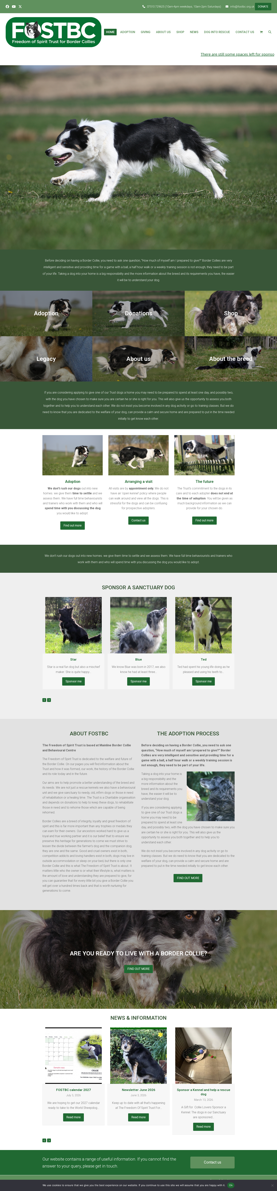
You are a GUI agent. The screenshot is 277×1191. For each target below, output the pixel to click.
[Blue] (73, 625)
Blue (73, 659)
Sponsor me (74, 681)
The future (204, 481)
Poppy (203, 659)
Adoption (72, 481)
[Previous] (44, 700)
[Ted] (138, 625)
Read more (73, 1117)
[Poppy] (203, 625)
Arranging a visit (138, 481)
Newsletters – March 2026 (203, 1090)
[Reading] (72, 455)
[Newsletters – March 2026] (203, 1055)
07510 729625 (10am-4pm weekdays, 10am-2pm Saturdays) (184, 6)
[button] (261, 32)
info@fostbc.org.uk (242, 6)
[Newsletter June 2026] (73, 1055)
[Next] (49, 700)
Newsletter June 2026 (73, 1090)
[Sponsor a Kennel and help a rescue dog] (138, 1055)
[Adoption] (204, 455)
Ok (231, 1185)
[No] (272, 1185)
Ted (139, 659)
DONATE (263, 6)
